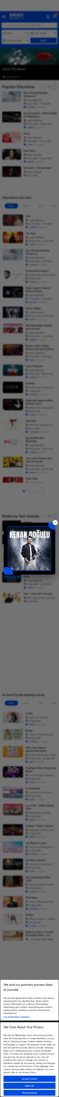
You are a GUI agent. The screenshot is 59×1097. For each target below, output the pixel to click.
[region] (29, 1038)
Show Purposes (29, 1092)
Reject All (29, 1085)
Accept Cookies (29, 1078)
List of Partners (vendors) (16, 1016)
